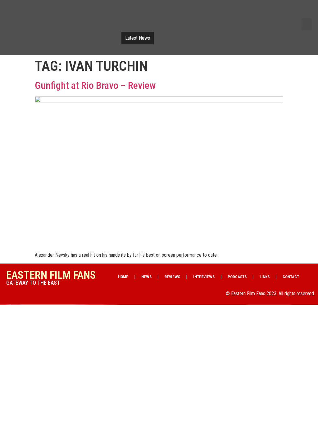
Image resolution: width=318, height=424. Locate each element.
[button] (307, 24)
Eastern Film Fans (51, 275)
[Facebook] (237, 11)
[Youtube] (269, 11)
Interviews (204, 276)
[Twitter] (253, 11)
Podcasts (237, 276)
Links (265, 276)
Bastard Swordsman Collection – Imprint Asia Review (205, 38)
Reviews (172, 276)
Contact (291, 276)
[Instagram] (284, 11)
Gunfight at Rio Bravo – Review (95, 85)
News (146, 276)
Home (123, 276)
